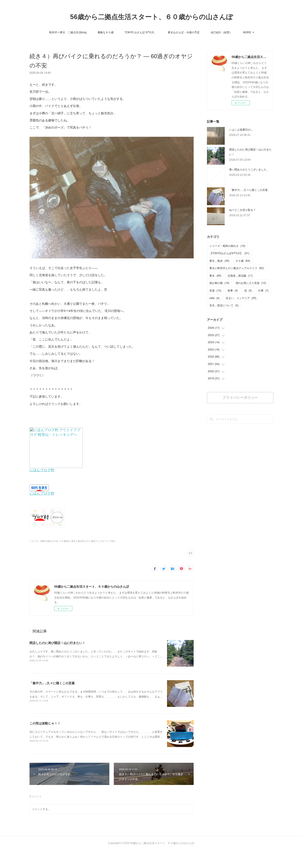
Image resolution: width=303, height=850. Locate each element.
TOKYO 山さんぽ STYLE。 (141, 32)
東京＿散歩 (219, 260)
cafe (214, 298)
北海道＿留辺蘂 (240, 275)
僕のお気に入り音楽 (251, 283)
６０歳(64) (64, 541)
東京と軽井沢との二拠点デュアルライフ (236, 268)
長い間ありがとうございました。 (249, 169)
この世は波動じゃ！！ (45, 723)
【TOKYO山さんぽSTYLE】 (229, 253)
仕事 (263, 290)
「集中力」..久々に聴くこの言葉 (52, 683)
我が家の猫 (219, 283)
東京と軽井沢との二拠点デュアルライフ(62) (93, 541)
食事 (233, 290)
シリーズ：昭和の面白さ (227, 246)
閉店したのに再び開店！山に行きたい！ (57, 642)
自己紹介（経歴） (221, 32)
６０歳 (243, 260)
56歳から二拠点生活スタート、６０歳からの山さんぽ (151, 16)
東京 (215, 275)
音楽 (215, 290)
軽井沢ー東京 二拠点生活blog (68, 32)
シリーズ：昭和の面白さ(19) (44, 541)
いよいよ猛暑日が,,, (240, 129)
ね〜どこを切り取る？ (242, 210)
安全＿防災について (223, 305)
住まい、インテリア (241, 298)
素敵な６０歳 (106, 32)
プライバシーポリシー (240, 397)
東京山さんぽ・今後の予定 (184, 32)
